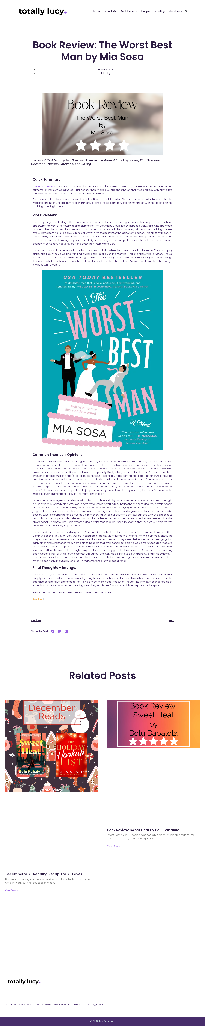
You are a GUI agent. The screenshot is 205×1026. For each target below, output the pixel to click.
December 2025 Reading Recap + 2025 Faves (43, 874)
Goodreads (175, 11)
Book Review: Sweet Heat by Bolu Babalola (143, 830)
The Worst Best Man (44, 186)
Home (96, 11)
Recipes (146, 11)
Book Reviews (129, 11)
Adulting (160, 11)
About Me (110, 11)
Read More (11, 890)
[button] (186, 11)
